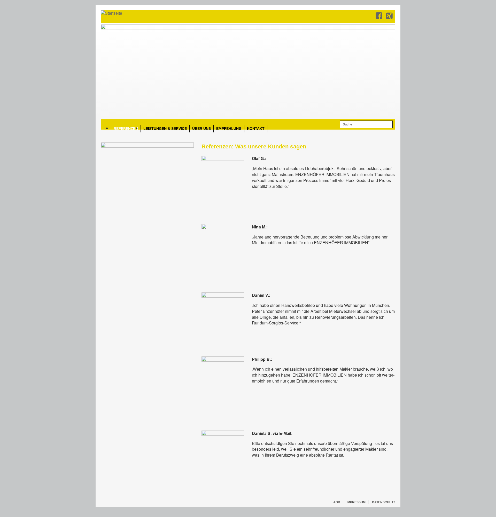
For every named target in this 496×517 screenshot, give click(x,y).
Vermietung (151, 31)
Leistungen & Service (165, 128)
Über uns (201, 128)
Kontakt (256, 128)
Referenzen (126, 128)
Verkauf (119, 31)
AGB (336, 502)
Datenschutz (383, 502)
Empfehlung (229, 128)
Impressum (356, 502)
